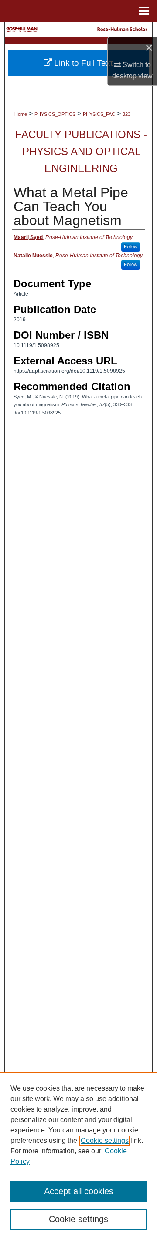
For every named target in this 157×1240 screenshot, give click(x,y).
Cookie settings (105, 1140)
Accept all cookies (78, 1191)
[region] (78, 1156)
